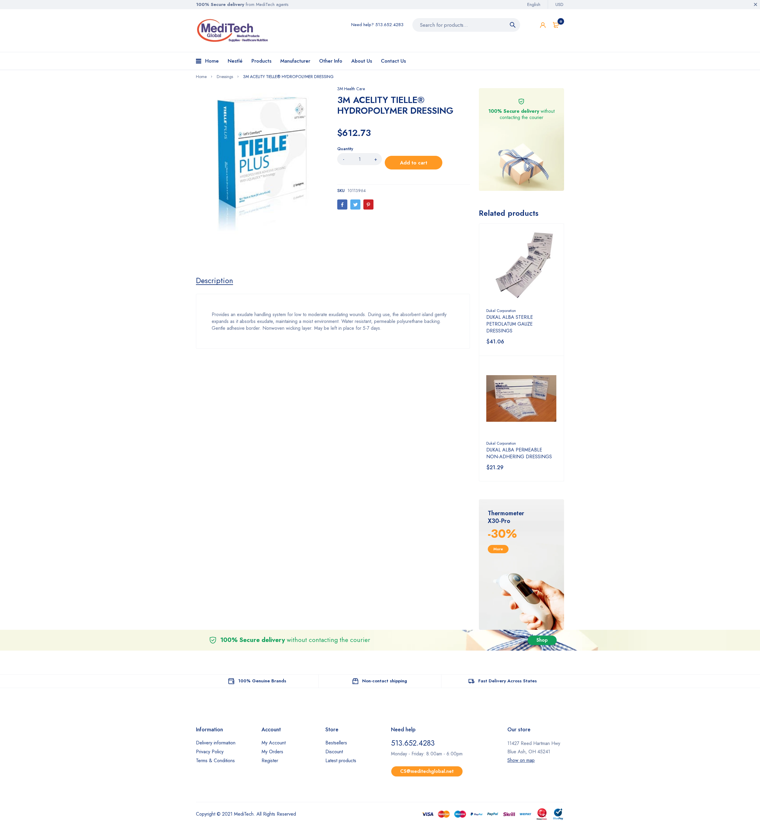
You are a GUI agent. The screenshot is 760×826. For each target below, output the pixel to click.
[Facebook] (342, 204)
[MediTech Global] (233, 30)
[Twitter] (355, 204)
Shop (542, 640)
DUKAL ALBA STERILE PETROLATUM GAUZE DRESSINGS (509, 324)
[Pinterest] (368, 204)
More (498, 549)
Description (214, 280)
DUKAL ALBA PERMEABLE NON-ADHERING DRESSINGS (519, 453)
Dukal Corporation (501, 310)
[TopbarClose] (755, 4)
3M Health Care (351, 89)
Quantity (345, 149)
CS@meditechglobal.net (427, 771)
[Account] (542, 25)
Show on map (521, 760)
